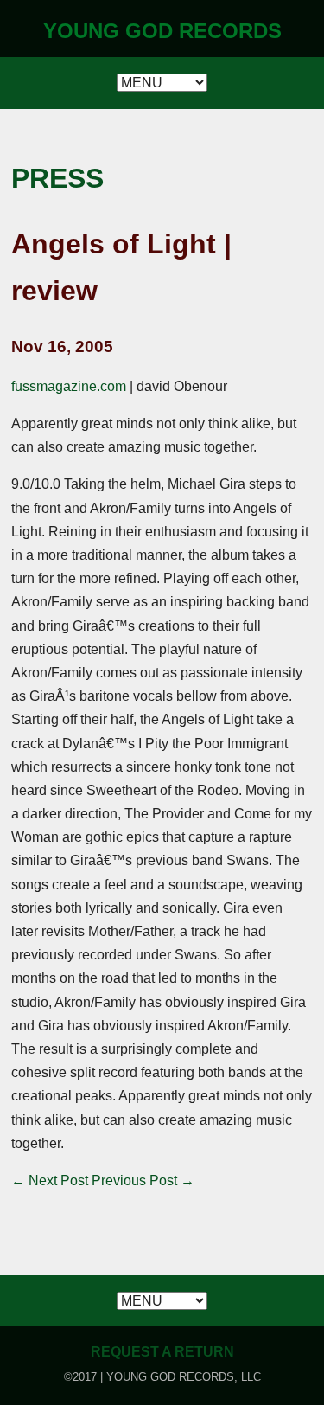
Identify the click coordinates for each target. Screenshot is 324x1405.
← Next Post (49, 1180)
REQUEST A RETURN (162, 1351)
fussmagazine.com (68, 386)
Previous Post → (143, 1180)
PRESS (57, 178)
